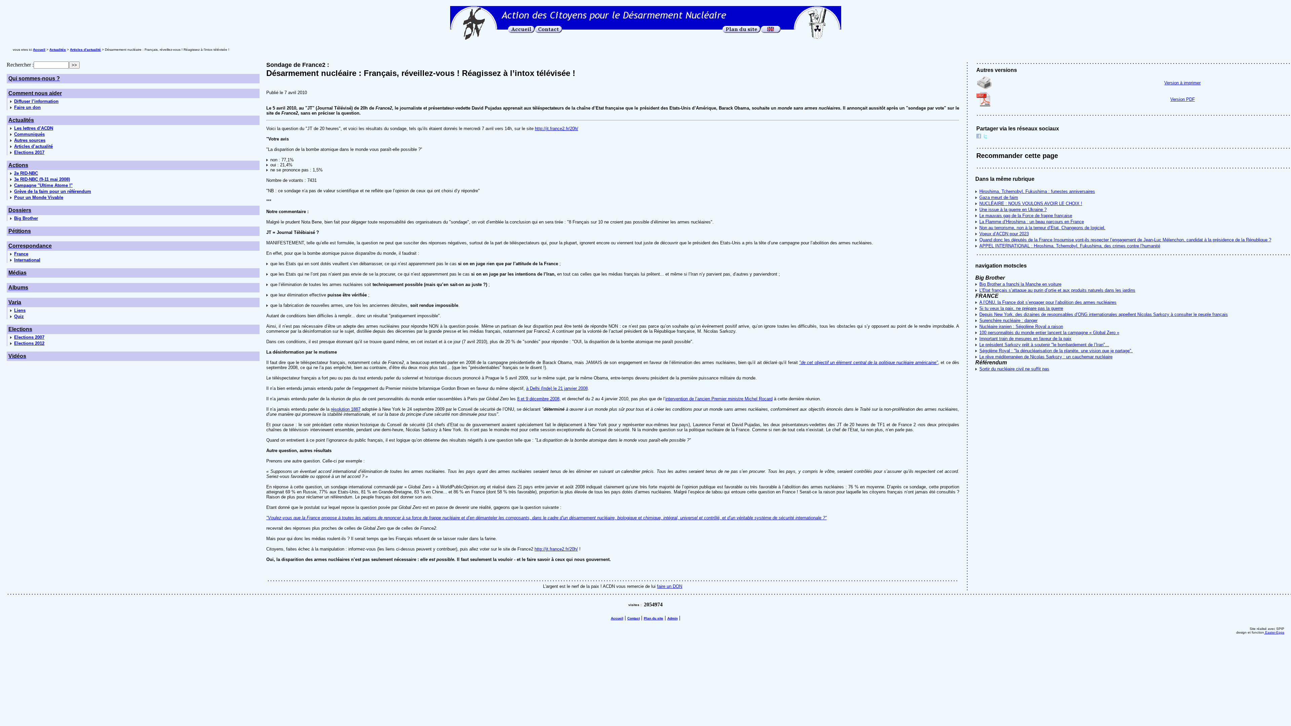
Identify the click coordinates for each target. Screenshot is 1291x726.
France (21, 253)
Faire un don (27, 107)
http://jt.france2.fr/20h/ (556, 128)
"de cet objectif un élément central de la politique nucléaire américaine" (868, 362)
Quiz (19, 316)
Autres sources (29, 140)
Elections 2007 (29, 337)
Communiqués (29, 134)
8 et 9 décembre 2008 (538, 398)
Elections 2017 (29, 152)
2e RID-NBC (26, 173)
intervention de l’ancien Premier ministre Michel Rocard (719, 398)
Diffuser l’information (36, 101)
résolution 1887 (345, 409)
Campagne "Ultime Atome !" (43, 185)
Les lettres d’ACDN (33, 128)
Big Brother (26, 218)
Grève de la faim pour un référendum (52, 191)
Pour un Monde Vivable (38, 197)
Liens (20, 310)
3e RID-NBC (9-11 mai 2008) (42, 179)
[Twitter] (985, 137)
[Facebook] (978, 137)
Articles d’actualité (33, 146)
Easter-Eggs (1274, 632)
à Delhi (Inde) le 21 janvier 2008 (557, 388)
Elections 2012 (29, 343)
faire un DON (669, 586)
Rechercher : (20, 65)
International (27, 260)
